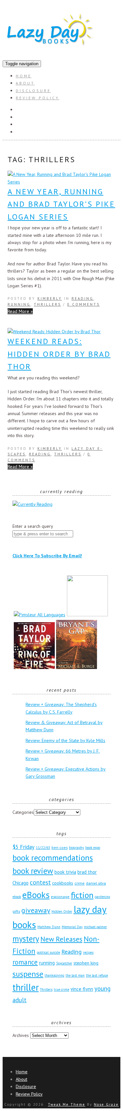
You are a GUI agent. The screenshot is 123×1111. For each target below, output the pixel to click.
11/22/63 (43, 847)
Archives (20, 1035)
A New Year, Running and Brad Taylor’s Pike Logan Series (61, 204)
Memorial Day (72, 927)
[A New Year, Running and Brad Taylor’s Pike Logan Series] (61, 182)
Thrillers (47, 304)
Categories (23, 812)
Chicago (20, 883)
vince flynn (82, 989)
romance (25, 962)
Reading (82, 298)
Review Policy (37, 97)
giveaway (35, 910)
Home (23, 75)
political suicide (48, 952)
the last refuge (97, 975)
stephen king (85, 963)
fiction (82, 894)
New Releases (61, 939)
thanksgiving (54, 975)
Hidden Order (61, 911)
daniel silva (96, 883)
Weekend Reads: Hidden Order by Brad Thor (59, 354)
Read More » (20, 311)
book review (32, 871)
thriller (25, 987)
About (25, 83)
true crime (61, 989)
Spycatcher (64, 963)
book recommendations (52, 857)
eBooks (36, 894)
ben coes (59, 847)
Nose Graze (106, 1104)
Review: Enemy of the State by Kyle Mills (65, 740)
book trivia (65, 872)
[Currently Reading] (32, 504)
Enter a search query (32, 526)
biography (76, 847)
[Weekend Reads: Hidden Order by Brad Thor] (54, 332)
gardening (102, 896)
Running (19, 304)
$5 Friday (23, 847)
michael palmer (95, 927)
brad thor (87, 872)
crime (79, 883)
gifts (16, 911)
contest (40, 882)
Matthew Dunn (48, 927)
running (47, 963)
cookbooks (62, 883)
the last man (75, 975)
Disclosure (33, 90)
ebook (16, 896)
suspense (27, 974)
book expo (92, 847)
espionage (60, 896)
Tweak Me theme (66, 1104)
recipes (88, 952)
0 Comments (83, 304)
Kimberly (49, 298)
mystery (25, 938)
